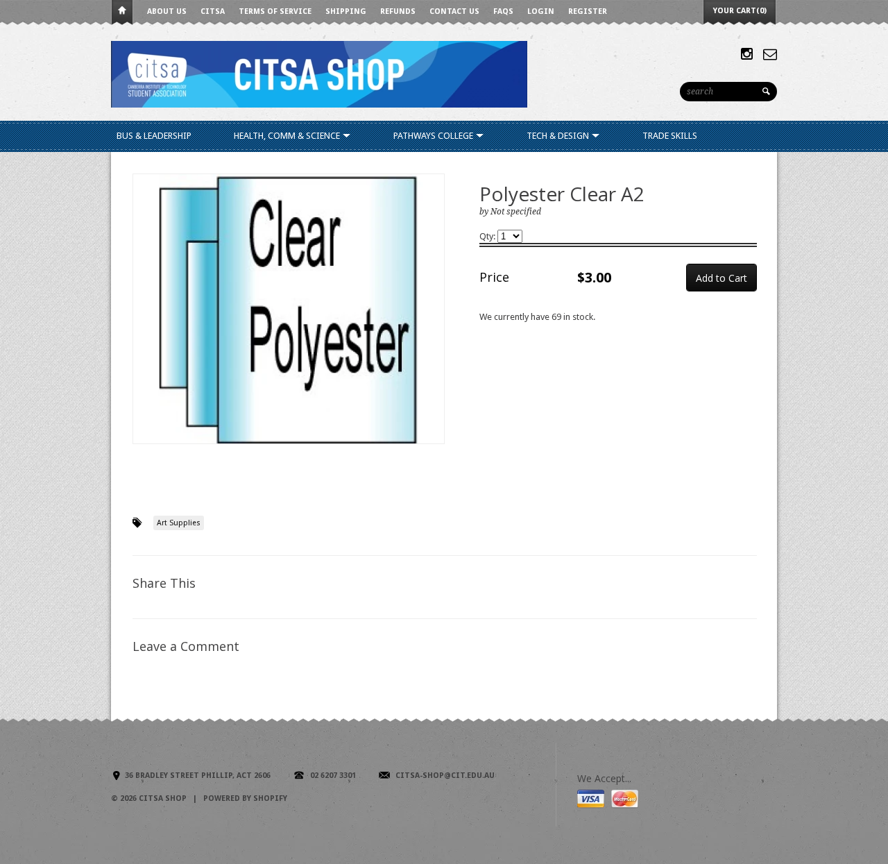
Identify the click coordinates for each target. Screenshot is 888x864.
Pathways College (434, 135)
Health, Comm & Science (288, 135)
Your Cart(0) (740, 10)
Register (587, 11)
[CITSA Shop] (319, 73)
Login (540, 11)
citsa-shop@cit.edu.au (445, 775)
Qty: (488, 236)
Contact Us (454, 11)
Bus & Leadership (154, 135)
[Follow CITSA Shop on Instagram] (747, 54)
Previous (143, 323)
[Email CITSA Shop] (770, 54)
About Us (167, 11)
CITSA (212, 11)
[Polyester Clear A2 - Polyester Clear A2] (288, 308)
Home (122, 13)
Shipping (345, 11)
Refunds (398, 11)
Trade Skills (669, 135)
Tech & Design (559, 135)
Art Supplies (178, 522)
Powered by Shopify (245, 798)
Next (434, 323)
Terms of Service (275, 11)
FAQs (503, 11)
